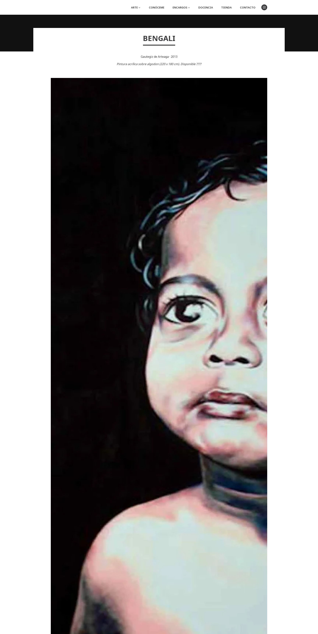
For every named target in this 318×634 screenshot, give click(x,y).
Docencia (205, 7)
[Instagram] (264, 7)
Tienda (226, 7)
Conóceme (156, 7)
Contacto (247, 7)
